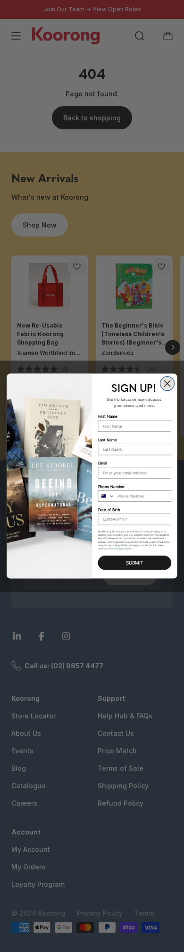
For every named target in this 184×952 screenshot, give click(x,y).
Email (102, 463)
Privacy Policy (115, 549)
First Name (107, 416)
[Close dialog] (167, 383)
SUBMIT (134, 562)
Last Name (107, 440)
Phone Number (111, 486)
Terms (128, 549)
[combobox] (106, 496)
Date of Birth (109, 509)
